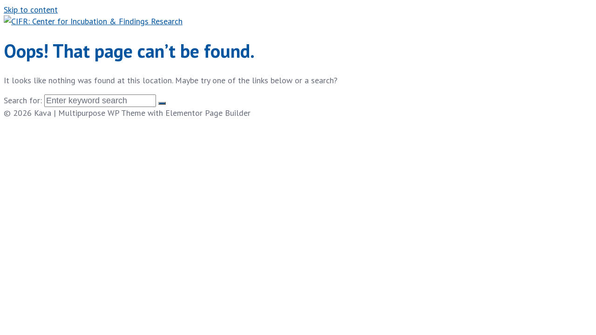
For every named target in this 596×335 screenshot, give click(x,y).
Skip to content (31, 9)
